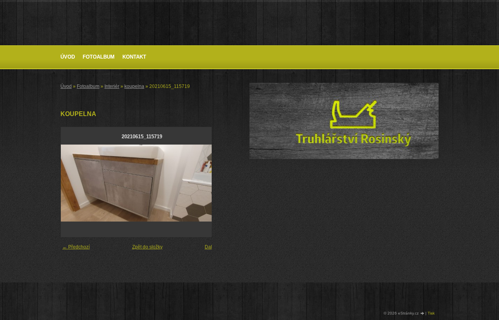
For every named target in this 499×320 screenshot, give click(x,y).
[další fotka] (210, 183)
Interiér (111, 86)
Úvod (67, 57)
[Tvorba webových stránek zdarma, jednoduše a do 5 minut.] (422, 313)
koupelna (134, 86)
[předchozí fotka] (73, 183)
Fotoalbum (99, 57)
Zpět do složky (147, 247)
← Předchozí (76, 247)
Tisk (431, 313)
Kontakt (134, 57)
